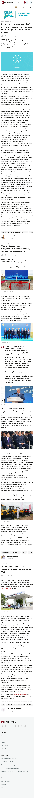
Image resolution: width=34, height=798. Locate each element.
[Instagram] (2, 36)
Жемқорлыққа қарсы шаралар (10, 768)
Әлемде (3, 748)
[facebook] (12, 726)
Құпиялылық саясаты (7, 761)
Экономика (4, 745)
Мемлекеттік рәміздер (8, 765)
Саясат (3, 739)
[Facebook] (12, 36)
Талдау (3, 742)
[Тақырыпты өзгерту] (25, 2)
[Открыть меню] (31, 2)
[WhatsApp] (5, 36)
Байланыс (4, 784)
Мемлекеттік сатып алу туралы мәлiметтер (14, 771)
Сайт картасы (5, 781)
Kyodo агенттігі (6, 588)
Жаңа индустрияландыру (11, 232)
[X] (15, 36)
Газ (3, 704)
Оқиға (3, 736)
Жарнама (4, 787)
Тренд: (3, 7)
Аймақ (24, 232)
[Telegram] (9, 36)
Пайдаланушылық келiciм (8, 758)
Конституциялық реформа (26, 7)
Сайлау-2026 (10, 7)
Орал (24, 552)
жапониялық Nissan (20, 694)
